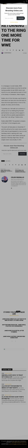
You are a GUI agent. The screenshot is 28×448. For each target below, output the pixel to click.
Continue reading (14, 22)
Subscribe (20, 18)
